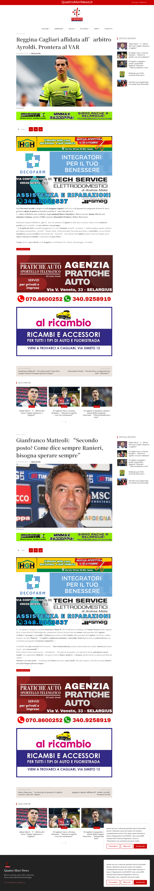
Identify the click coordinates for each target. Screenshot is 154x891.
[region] (127, 873)
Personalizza (113, 882)
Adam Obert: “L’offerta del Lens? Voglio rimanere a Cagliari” (31, 413)
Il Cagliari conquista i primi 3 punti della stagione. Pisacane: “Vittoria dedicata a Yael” (96, 414)
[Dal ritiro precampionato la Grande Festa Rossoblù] (122, 83)
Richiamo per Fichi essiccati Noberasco (136, 74)
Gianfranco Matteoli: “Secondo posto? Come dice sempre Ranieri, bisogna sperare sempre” (39, 372)
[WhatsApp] (40, 129)
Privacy (22, 882)
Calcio (23, 33)
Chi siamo (135, 2)
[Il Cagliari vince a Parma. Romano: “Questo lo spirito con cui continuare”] (64, 397)
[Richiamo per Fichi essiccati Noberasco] (122, 74)
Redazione (36, 53)
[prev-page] (62, 422)
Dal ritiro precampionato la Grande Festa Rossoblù (138, 83)
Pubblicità (142, 2)
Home (18, 33)
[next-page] (65, 422)
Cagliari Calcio (23, 249)
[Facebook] (31, 129)
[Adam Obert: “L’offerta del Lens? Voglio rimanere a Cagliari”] (31, 397)
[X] (36, 129)
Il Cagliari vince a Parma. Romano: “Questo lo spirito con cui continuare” (64, 413)
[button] (148, 2)
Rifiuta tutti (127, 882)
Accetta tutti (140, 882)
